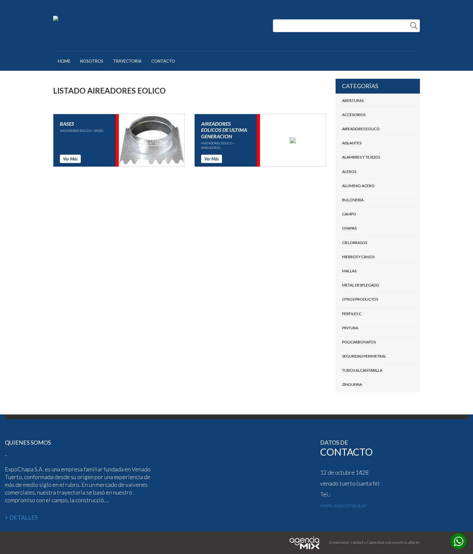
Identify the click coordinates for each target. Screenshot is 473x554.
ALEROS (349, 171)
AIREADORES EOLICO (361, 128)
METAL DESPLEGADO (360, 285)
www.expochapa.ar (343, 505)
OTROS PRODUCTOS (360, 299)
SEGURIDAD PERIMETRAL (364, 356)
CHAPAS (349, 228)
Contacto (163, 61)
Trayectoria (127, 61)
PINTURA (350, 327)
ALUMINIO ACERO (358, 185)
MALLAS (349, 270)
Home (64, 61)
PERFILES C (351, 313)
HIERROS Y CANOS (358, 256)
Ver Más (70, 158)
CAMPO (349, 214)
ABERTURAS (353, 100)
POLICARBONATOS (359, 342)
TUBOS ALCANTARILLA (362, 370)
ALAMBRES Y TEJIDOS (361, 157)
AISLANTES (351, 143)
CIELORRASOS (354, 242)
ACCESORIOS (354, 114)
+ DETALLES (21, 517)
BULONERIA (353, 199)
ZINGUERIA (352, 384)
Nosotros (91, 61)
